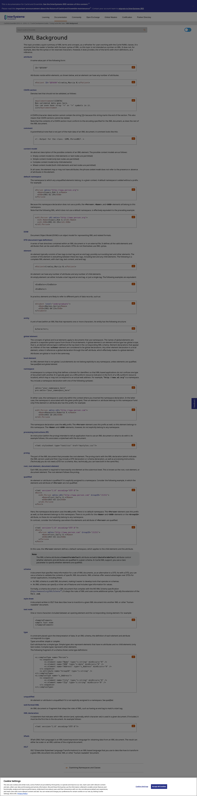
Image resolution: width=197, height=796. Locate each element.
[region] (98, 786)
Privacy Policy (22, 794)
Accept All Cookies (159, 786)
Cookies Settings (142, 786)
